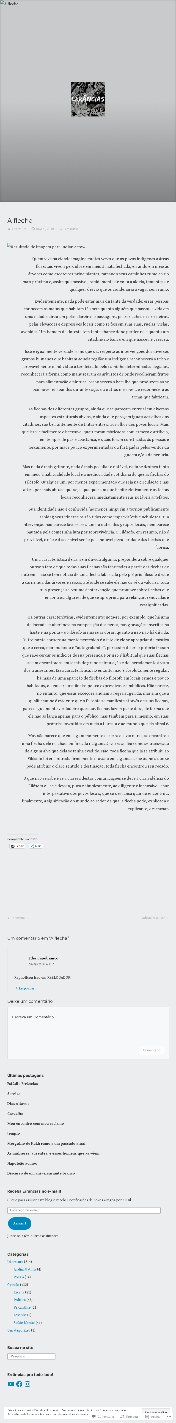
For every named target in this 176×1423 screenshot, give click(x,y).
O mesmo (15, 919)
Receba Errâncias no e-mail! (34, 1191)
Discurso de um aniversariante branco (41, 1173)
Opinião (13, 1285)
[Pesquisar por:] (31, 1356)
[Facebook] (19, 1384)
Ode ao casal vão (153, 919)
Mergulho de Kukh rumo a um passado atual (46, 1143)
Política (20, 1300)
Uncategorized (18, 1330)
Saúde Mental (24, 1323)
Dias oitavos (18, 1103)
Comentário (151, 1050)
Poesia (19, 1277)
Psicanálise (22, 1307)
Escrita (19, 1292)
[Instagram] (27, 1384)
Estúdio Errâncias (22, 1083)
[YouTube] (11, 1384)
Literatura (19, 229)
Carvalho (15, 1113)
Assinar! (19, 1223)
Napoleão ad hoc (22, 1163)
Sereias (13, 1093)
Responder (27, 988)
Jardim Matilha (25, 1269)
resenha (20, 1315)
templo (13, 1133)
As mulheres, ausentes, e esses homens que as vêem (53, 1153)
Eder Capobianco (43, 958)
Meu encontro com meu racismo (35, 1123)
